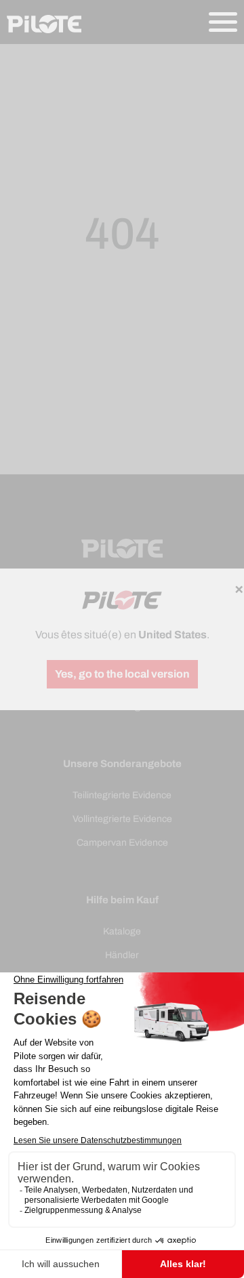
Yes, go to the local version (122, 674)
